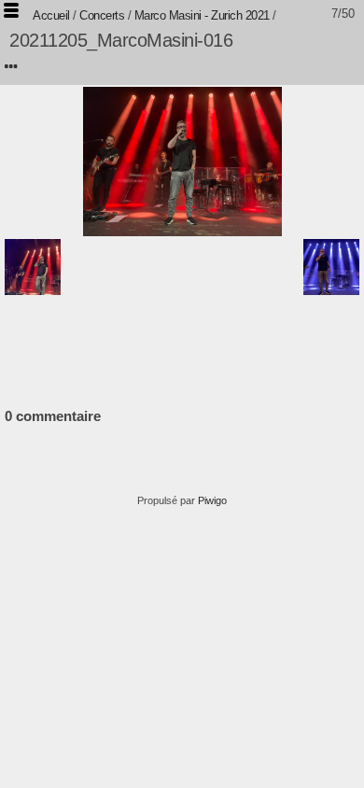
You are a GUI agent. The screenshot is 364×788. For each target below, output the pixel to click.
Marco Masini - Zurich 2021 (202, 15)
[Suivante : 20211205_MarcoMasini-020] (331, 267)
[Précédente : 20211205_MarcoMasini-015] (33, 267)
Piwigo (212, 500)
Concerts (101, 15)
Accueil (51, 15)
